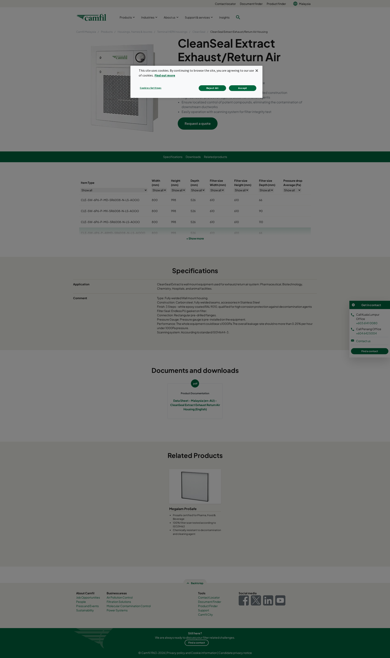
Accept (242, 88)
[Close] (256, 70)
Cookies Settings (150, 87)
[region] (196, 82)
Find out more (165, 75)
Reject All (212, 88)
